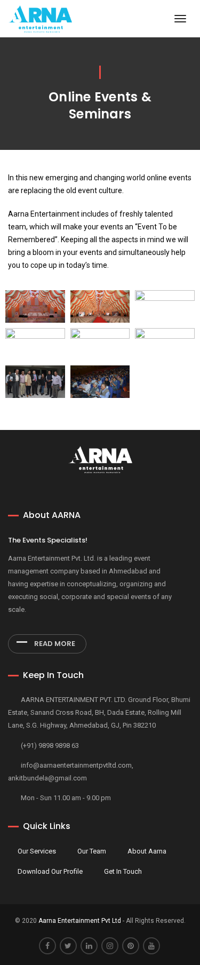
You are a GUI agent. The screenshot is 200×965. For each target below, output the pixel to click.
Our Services (37, 851)
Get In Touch (123, 871)
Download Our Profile (50, 871)
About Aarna (146, 851)
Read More (54, 644)
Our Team (91, 851)
